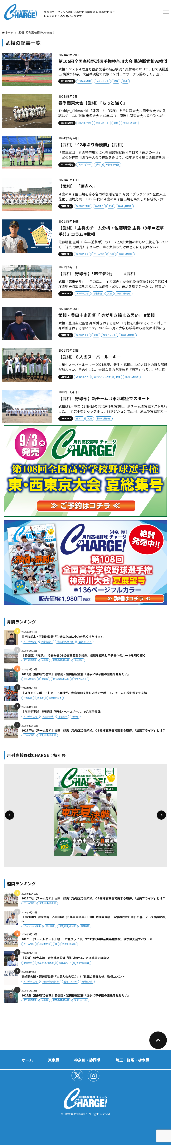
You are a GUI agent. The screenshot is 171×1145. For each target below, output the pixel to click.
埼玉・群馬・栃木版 (132, 1060)
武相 (125, 81)
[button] (9, 815)
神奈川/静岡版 (130, 122)
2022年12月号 (83, 206)
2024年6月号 (67, 164)
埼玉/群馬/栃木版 (65, 641)
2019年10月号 (31, 981)
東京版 (40, 697)
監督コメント (109, 335)
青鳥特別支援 (55, 697)
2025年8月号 (30, 660)
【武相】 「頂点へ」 (77, 186)
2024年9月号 (67, 81)
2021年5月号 (82, 254)
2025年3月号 (30, 641)
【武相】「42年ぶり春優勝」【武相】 (92, 144)
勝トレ (79, 418)
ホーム (27, 1060)
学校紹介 (99, 206)
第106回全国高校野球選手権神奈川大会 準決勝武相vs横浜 (112, 61)
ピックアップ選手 (102, 376)
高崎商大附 (87, 981)
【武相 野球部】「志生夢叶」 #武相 (96, 273)
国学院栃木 (46, 641)
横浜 (116, 81)
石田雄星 (85, 926)
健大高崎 (50, 926)
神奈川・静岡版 (87, 1060)
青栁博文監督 (83, 962)
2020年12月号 (31, 716)
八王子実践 (48, 716)
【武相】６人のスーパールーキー (89, 357)
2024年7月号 (67, 122)
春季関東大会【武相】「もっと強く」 (92, 103)
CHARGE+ (66, 206)
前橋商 (44, 660)
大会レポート (102, 81)
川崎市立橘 (44, 943)
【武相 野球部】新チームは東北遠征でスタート (104, 398)
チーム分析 (99, 254)
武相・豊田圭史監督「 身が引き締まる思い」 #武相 (106, 315)
